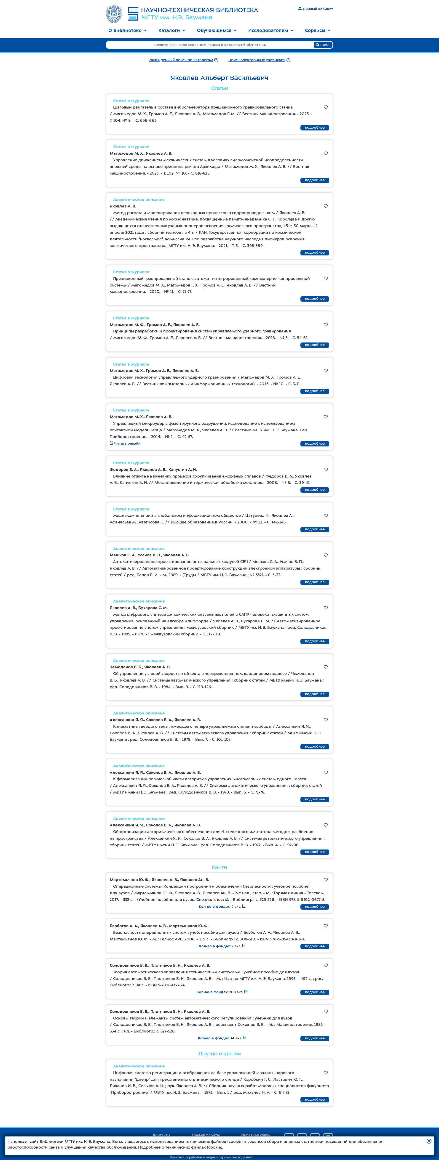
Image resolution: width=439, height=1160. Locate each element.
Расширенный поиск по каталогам (181, 60)
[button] (429, 1141)
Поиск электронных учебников (256, 60)
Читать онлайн (127, 443)
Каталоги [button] (169, 30)
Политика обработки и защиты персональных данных (211, 1157)
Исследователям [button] (268, 30)
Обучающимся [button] (214, 30)
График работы (206, 1135)
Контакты (161, 1135)
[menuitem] (127, 31)
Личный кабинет (318, 9)
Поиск (324, 44)
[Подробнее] (216, 60)
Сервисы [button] (315, 30)
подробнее (315, 127)
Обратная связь (255, 1135)
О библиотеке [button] (125, 30)
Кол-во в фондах (214, 906)
